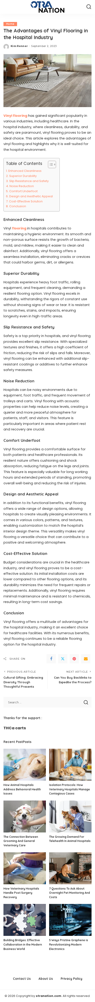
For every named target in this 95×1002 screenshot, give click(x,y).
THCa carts (14, 728)
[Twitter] (62, 658)
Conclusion (17, 206)
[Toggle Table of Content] (50, 164)
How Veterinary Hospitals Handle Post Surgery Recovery (21, 893)
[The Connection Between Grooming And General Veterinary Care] (24, 816)
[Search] (89, 7)
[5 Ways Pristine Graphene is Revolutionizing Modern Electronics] (70, 920)
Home (10, 23)
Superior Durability (23, 176)
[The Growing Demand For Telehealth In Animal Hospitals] (70, 816)
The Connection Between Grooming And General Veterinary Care (20, 841)
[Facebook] (51, 658)
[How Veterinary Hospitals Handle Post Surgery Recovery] (24, 868)
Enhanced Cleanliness (25, 171)
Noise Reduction (21, 186)
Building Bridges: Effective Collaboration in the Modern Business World (22, 944)
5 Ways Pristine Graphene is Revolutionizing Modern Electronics (68, 944)
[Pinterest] (74, 658)
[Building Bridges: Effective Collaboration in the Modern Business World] (24, 920)
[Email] (85, 658)
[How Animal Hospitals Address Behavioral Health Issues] (24, 765)
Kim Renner (19, 46)
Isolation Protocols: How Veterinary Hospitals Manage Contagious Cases (69, 789)
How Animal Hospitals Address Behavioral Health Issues (22, 789)
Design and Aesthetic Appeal (31, 196)
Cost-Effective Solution (26, 201)
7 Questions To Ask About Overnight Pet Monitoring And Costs (69, 893)
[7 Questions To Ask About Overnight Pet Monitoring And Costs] (70, 868)
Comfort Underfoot (23, 191)
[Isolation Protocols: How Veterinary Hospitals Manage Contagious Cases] (70, 765)
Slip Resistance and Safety (29, 181)
